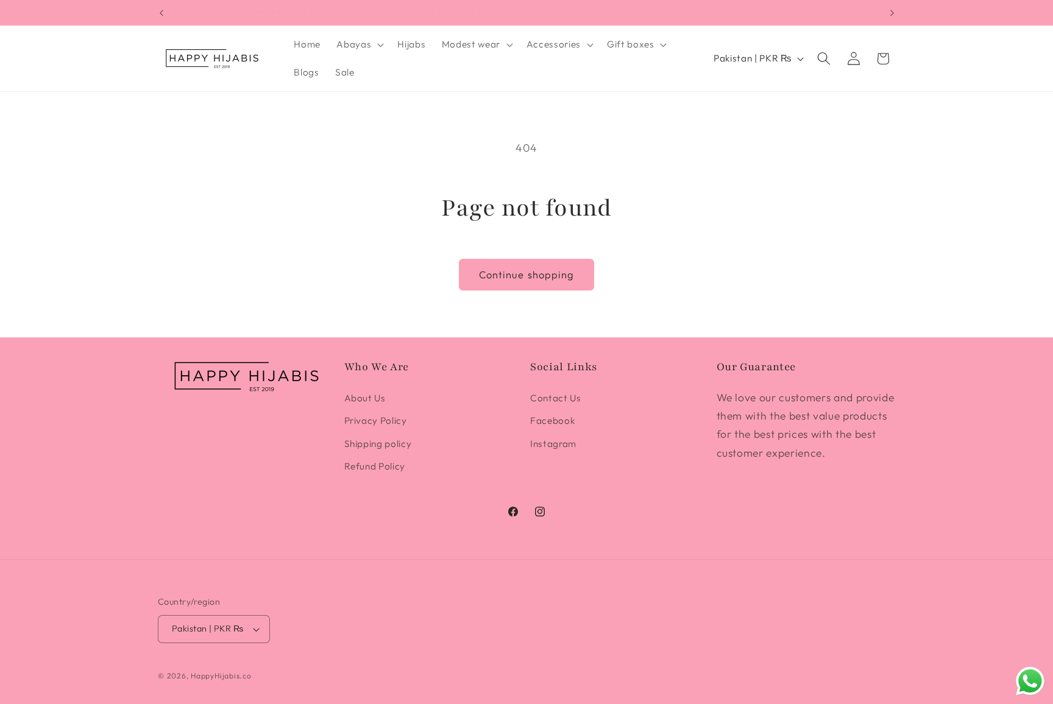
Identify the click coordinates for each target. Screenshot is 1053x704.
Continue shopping (527, 274)
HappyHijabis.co (221, 675)
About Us (365, 398)
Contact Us (555, 398)
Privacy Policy (375, 420)
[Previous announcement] (161, 13)
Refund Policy (375, 466)
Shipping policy (378, 443)
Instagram (553, 443)
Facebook (552, 420)
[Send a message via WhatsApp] (1030, 681)
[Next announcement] (892, 13)
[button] (358, 44)
